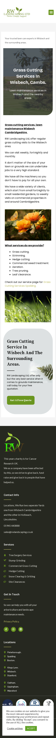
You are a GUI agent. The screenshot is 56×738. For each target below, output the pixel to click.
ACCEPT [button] (31, 728)
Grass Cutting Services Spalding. (28, 284)
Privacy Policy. (11, 621)
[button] (51, 12)
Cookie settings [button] (15, 728)
